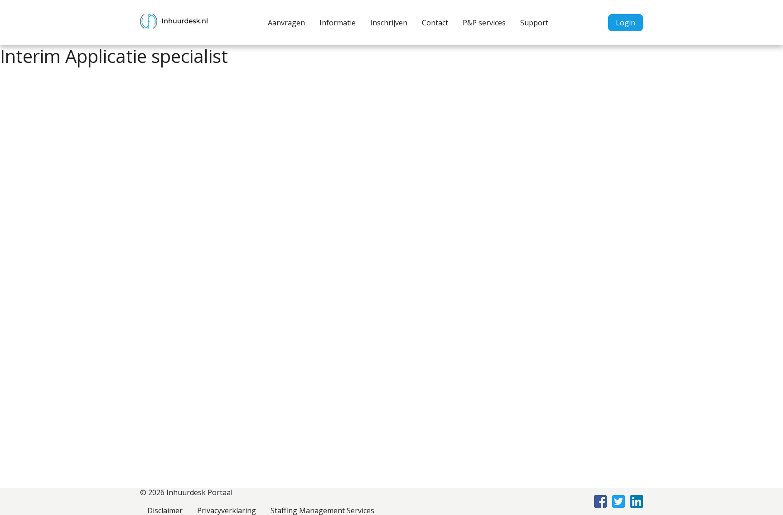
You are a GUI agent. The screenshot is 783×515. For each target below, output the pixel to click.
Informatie (337, 23)
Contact (435, 23)
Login (625, 23)
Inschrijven (388, 23)
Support (534, 23)
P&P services (484, 23)
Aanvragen (286, 23)
